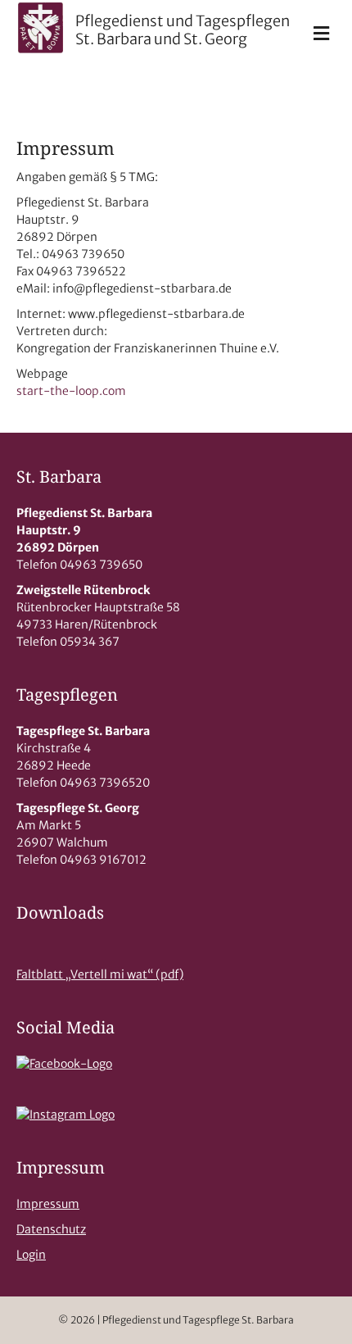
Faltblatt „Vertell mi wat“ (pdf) (99, 974)
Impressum (47, 1203)
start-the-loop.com (71, 391)
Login (31, 1254)
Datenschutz (51, 1229)
